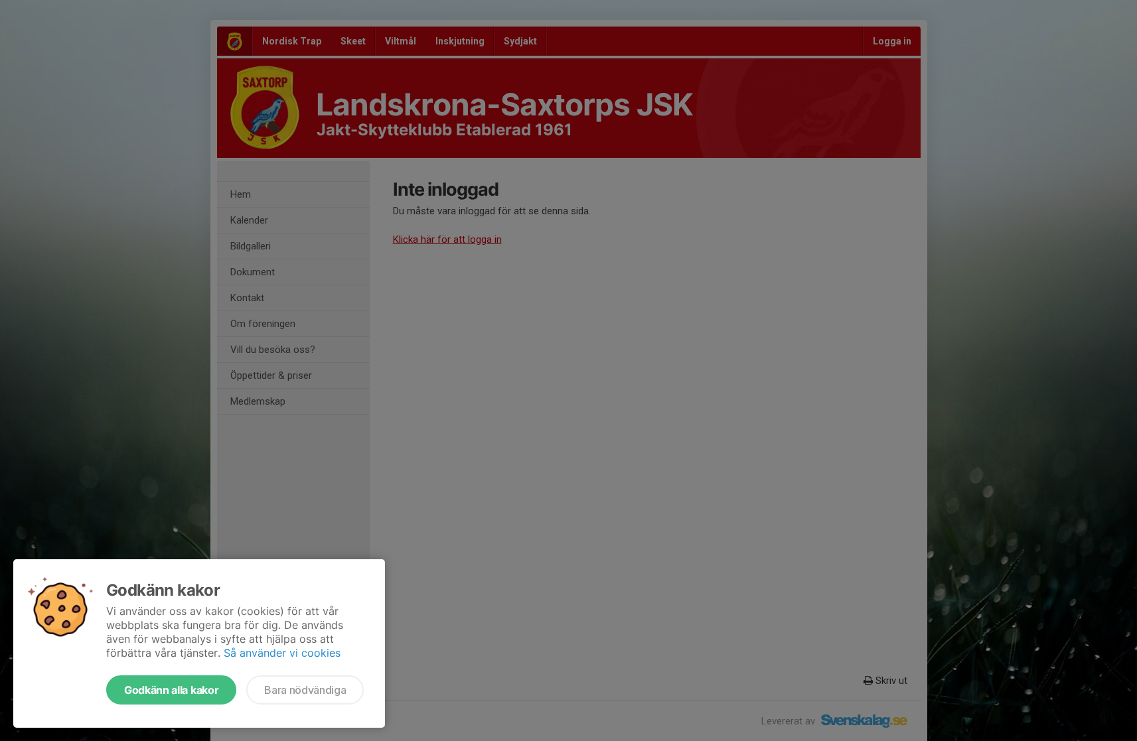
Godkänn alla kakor (171, 690)
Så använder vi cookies (282, 652)
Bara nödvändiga (305, 690)
